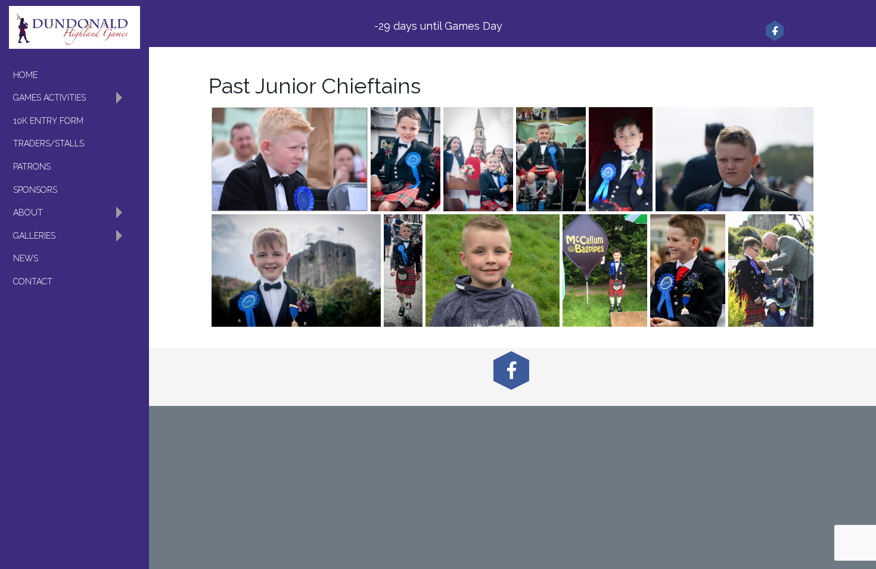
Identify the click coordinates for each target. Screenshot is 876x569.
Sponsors (35, 190)
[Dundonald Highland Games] (74, 27)
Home (25, 75)
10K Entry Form (48, 121)
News (25, 258)
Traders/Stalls (48, 143)
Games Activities (49, 97)
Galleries (34, 235)
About (28, 212)
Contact (32, 281)
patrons (32, 166)
